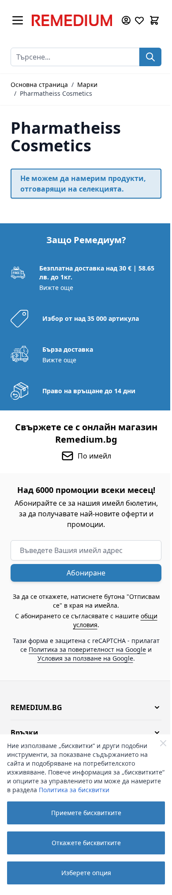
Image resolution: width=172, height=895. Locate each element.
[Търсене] (150, 57)
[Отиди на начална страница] (72, 20)
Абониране (86, 573)
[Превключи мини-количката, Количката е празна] (154, 20)
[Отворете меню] (18, 20)
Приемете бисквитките (86, 813)
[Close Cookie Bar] (163, 743)
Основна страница (39, 84)
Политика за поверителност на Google (87, 649)
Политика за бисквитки (74, 790)
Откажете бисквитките (86, 843)
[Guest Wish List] (139, 20)
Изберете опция (86, 873)
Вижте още (56, 287)
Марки (87, 84)
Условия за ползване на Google (85, 658)
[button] (86, 707)
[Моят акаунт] (126, 20)
